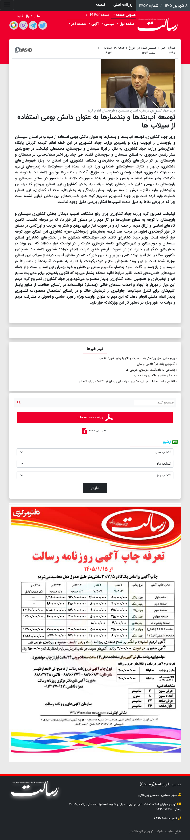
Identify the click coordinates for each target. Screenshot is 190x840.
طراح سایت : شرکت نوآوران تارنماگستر (155, 831)
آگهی (95, 24)
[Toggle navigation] (7, 5)
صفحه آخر (78, 24)
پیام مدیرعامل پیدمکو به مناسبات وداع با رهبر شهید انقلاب (137, 358)
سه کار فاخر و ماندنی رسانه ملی (154, 375)
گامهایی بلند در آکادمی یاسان (156, 363)
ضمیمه (100, 4)
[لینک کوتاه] (17, 50)
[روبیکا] (13, 25)
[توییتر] (42, 25)
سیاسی (109, 24)
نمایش (95, 488)
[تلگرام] (33, 25)
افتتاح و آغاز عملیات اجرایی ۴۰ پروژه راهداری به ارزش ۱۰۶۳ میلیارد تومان (127, 381)
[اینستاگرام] (23, 25)
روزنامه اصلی (122, 4)
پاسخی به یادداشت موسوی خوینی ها (150, 369)
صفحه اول (126, 24)
